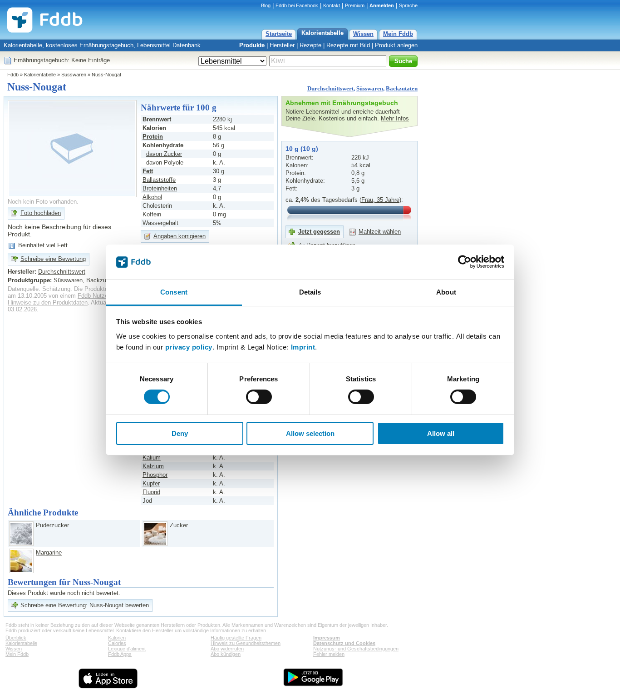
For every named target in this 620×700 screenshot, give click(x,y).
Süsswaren (73, 74)
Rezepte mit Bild (348, 45)
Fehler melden (328, 654)
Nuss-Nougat (106, 74)
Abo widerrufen (227, 648)
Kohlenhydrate (163, 145)
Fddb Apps (120, 654)
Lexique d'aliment (127, 648)
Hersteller (282, 45)
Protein (153, 136)
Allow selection (310, 433)
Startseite (279, 33)
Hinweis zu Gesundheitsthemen (245, 643)
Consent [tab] (173, 292)
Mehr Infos (395, 118)
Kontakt (331, 5)
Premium (354, 5)
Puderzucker (52, 525)
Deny (180, 433)
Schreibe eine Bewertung (53, 258)
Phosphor (155, 474)
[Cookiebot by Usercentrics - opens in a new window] (464, 262)
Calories (117, 643)
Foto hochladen (40, 213)
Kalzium (153, 466)
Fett (148, 171)
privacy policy (188, 347)
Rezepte (310, 45)
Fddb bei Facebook (297, 5)
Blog (266, 5)
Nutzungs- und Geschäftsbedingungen (356, 648)
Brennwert (157, 119)
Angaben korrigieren (179, 236)
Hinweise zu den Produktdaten (48, 302)
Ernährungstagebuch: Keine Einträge (62, 60)
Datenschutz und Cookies (344, 643)
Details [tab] (310, 292)
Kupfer (151, 483)
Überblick (15, 637)
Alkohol (152, 197)
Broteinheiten (160, 188)
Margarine (49, 552)
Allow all (440, 433)
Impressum (326, 637)
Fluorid (151, 492)
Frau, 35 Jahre (380, 199)
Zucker (179, 525)
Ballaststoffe (159, 179)
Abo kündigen (226, 654)
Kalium (152, 457)
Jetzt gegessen (319, 231)
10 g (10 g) (301, 148)
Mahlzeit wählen (380, 231)
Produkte (252, 45)
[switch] (259, 397)
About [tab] (446, 292)
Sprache (408, 5)
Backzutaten (402, 88)
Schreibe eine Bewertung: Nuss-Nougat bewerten (84, 605)
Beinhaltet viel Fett (43, 245)
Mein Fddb (398, 33)
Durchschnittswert (330, 88)
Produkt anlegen (396, 45)
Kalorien (117, 637)
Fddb (13, 74)
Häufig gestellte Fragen (236, 637)
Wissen (363, 33)
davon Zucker (164, 153)
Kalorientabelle (322, 33)
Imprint (303, 347)
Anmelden (381, 5)
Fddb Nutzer (94, 295)
